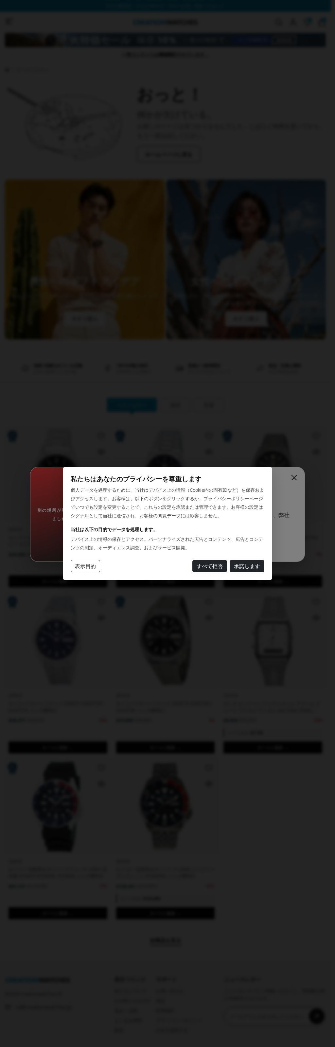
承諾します (247, 566)
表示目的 (85, 566)
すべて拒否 (210, 566)
